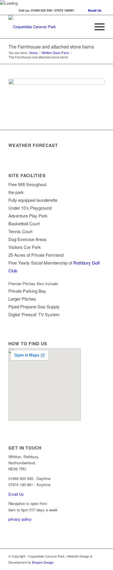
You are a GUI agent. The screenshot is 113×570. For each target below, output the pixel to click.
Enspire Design (43, 562)
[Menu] (97, 26)
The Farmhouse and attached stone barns (51, 46)
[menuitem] (97, 26)
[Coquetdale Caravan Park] (46, 26)
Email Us (94, 10)
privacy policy (20, 519)
